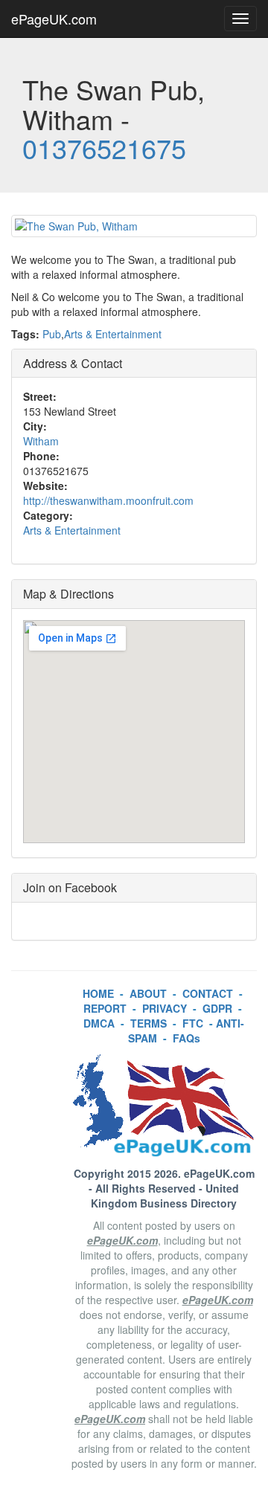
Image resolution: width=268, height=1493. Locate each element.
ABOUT (148, 993)
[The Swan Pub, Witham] (134, 226)
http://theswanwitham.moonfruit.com (108, 500)
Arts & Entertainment (113, 333)
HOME (98, 993)
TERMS (148, 1023)
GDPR (217, 1008)
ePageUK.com (54, 18)
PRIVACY (164, 1008)
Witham (41, 440)
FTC (192, 1023)
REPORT (105, 1008)
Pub (51, 333)
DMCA (99, 1023)
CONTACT (207, 993)
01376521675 (104, 148)
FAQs (186, 1038)
